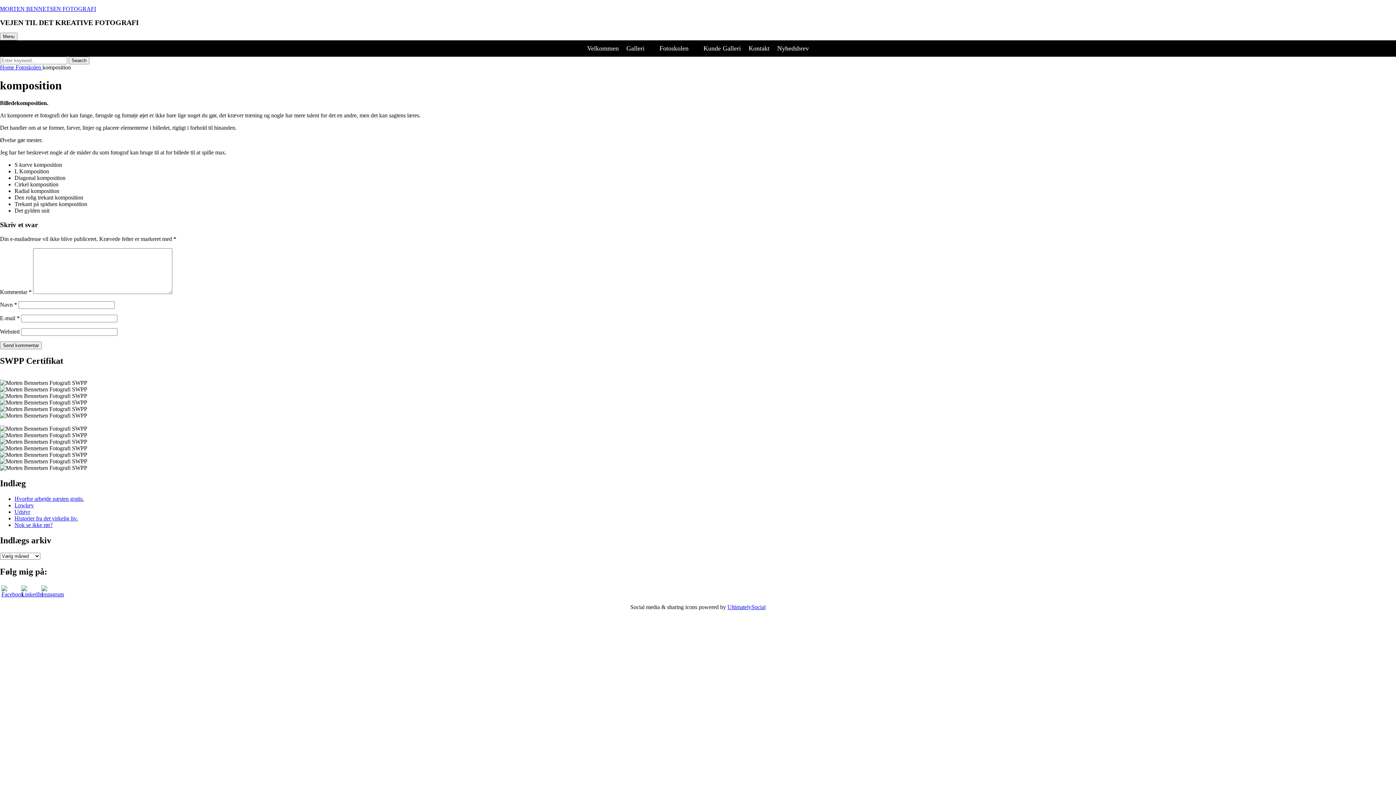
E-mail (10, 318)
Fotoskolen (674, 48)
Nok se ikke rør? (34, 525)
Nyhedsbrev (793, 48)
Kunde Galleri (722, 48)
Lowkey (24, 505)
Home (8, 67)
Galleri (635, 48)
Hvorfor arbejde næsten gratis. (49, 499)
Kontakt (759, 48)
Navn (8, 305)
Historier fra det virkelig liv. (46, 518)
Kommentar (16, 292)
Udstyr (22, 512)
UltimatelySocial (746, 607)
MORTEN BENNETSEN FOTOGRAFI (48, 9)
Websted (10, 332)
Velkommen (603, 48)
